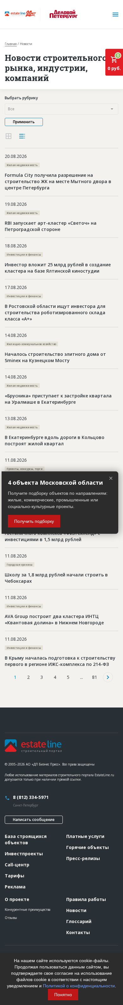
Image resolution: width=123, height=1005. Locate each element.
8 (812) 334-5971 (31, 797)
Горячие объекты (87, 847)
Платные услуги (85, 836)
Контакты (78, 932)
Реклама (15, 887)
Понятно (63, 994)
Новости (76, 910)
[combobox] (61, 109)
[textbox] (61, 109)
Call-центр (17, 865)
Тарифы (14, 876)
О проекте (17, 899)
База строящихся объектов (26, 839)
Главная (11, 44)
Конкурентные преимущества (27, 909)
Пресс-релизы (83, 858)
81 (94, 677)
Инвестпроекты (24, 854)
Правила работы (86, 899)
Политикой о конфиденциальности (79, 985)
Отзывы (11, 917)
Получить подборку (34, 521)
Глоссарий (78, 921)
